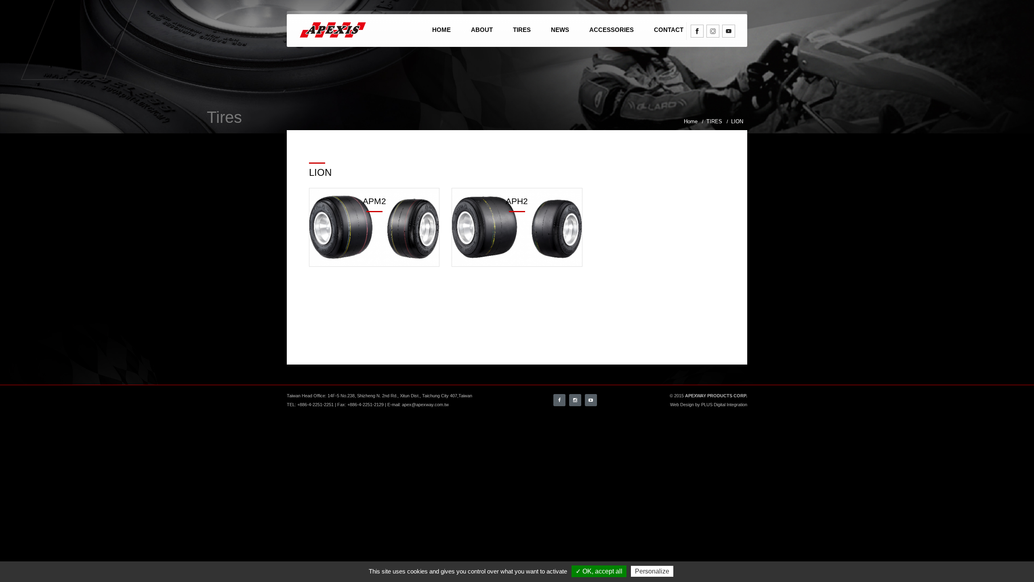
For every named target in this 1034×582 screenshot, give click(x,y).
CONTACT (668, 29)
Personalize (652, 571)
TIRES (522, 29)
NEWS (560, 29)
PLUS (706, 404)
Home (441, 29)
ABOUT (482, 29)
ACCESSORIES (611, 29)
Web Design (682, 404)
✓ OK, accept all (599, 571)
